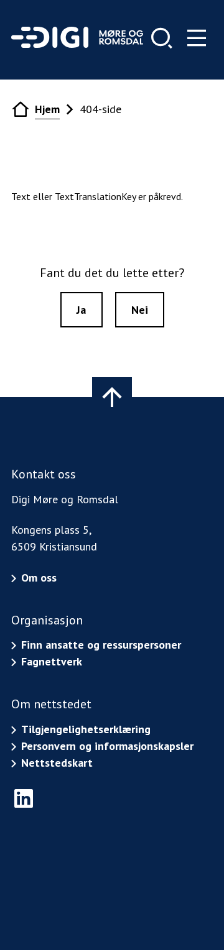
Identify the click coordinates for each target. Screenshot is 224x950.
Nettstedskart (57, 763)
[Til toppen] (112, 397)
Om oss (39, 577)
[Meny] (196, 38)
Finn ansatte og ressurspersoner (101, 644)
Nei (139, 310)
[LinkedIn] (23, 798)
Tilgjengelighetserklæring (86, 729)
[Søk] (162, 38)
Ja (81, 310)
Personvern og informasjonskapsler (107, 746)
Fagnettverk (51, 661)
